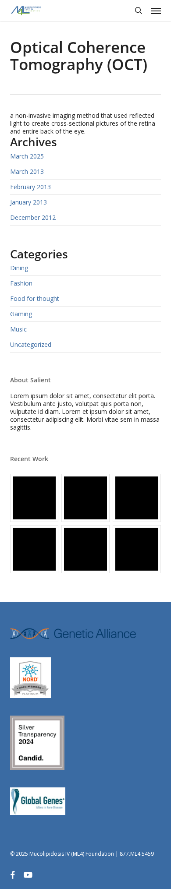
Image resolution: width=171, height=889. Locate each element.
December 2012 (33, 217)
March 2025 (27, 156)
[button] (156, 10)
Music (18, 329)
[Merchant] (34, 549)
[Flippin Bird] (137, 549)
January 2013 (28, 202)
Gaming (21, 314)
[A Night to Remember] (137, 498)
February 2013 (30, 187)
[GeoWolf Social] (85, 498)
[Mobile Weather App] (34, 498)
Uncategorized (30, 344)
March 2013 (27, 171)
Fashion (21, 283)
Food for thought (34, 298)
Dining (19, 268)
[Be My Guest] (85, 549)
